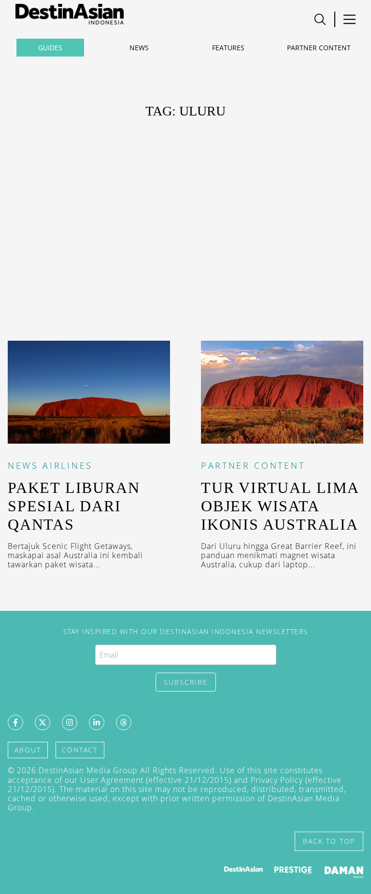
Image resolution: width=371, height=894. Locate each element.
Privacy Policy (277, 780)
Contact (80, 749)
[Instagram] (69, 722)
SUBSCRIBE (186, 682)
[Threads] (123, 722)
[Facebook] (15, 722)
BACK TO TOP (329, 841)
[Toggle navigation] (320, 19)
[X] (42, 722)
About (27, 749)
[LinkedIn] (96, 722)
